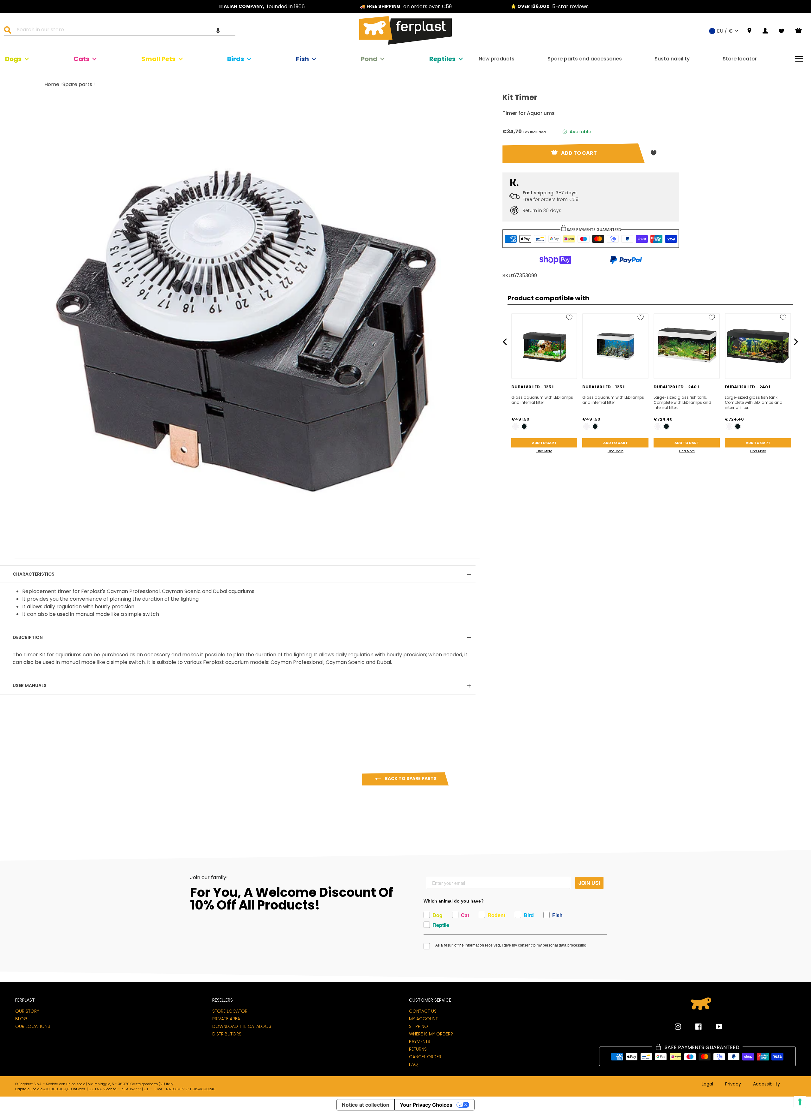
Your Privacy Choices (426, 1105)
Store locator (740, 58)
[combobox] (123, 30)
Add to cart (544, 442)
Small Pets (158, 58)
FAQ (413, 1064)
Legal (707, 1084)
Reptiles (442, 58)
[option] (262, 6)
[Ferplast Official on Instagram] (678, 1026)
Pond (369, 58)
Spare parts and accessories (584, 58)
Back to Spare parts (410, 778)
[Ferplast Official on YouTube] (714, 1026)
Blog (21, 1018)
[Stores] (749, 31)
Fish (302, 58)
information (474, 945)
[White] (516, 426)
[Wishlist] (781, 31)
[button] (218, 30)
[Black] (524, 426)
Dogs (13, 58)
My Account (423, 1018)
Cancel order (425, 1056)
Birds (235, 58)
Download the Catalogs (241, 1026)
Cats (81, 58)
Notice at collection (365, 1105)
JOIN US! (589, 882)
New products (496, 58)
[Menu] (799, 59)
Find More (544, 451)
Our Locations (32, 1026)
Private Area (226, 1018)
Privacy (733, 1084)
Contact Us (423, 1011)
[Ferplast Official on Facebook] (694, 1026)
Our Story (27, 1011)
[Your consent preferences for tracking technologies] (800, 1102)
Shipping (418, 1026)
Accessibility (766, 1084)
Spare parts (77, 84)
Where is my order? (431, 1034)
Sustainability (672, 58)
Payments (419, 1041)
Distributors (226, 1034)
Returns (418, 1049)
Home (51, 84)
